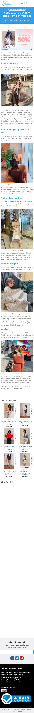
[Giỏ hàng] (22, 3)
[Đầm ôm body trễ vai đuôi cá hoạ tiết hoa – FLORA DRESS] (25, 461)
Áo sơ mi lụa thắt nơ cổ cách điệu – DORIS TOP (25, 422)
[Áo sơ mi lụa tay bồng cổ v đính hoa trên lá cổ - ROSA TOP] (9, 410)
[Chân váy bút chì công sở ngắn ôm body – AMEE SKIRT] (9, 461)
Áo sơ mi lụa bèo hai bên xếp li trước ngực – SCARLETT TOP (8, 448)
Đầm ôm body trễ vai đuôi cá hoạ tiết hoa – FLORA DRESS (25, 473)
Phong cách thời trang (17, 9)
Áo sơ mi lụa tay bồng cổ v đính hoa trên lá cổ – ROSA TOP (9, 422)
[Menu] (31, 3)
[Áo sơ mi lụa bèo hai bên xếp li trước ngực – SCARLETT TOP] (9, 436)
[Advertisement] (17, 559)
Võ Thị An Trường (24, 20)
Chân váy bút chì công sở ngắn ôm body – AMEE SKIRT (9, 473)
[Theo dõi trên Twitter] (17, 658)
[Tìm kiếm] (26, 3)
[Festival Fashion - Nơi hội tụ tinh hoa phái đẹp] (9, 3)
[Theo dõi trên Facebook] (12, 658)
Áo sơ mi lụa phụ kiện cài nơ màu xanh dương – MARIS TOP (25, 448)
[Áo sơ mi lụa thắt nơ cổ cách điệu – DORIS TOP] (25, 410)
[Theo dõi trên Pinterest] (22, 658)
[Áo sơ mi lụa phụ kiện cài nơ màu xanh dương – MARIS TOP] (25, 436)
